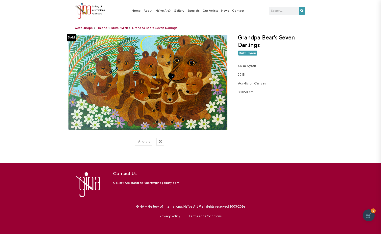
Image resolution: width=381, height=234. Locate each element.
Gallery (179, 10)
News (225, 10)
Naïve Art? (163, 10)
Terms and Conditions (205, 216)
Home (136, 10)
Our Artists (210, 10)
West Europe (83, 28)
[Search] (302, 11)
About (148, 10)
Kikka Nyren (119, 28)
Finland (102, 28)
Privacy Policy (170, 216)
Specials (193, 10)
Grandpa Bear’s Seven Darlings (154, 28)
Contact (238, 10)
